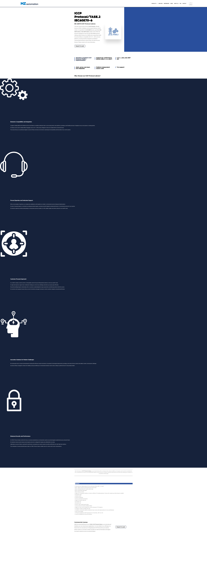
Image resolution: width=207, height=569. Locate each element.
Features (77, 483)
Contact (184, 3)
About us (176, 3)
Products (154, 3)
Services (160, 3)
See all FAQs (117, 562)
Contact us (125, 562)
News (171, 3)
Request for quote (80, 46)
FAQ (180, 3)
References (166, 3)
